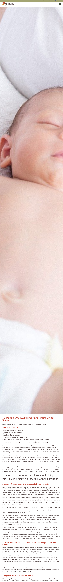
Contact (51, 1)
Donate (45, 1)
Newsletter (39, 1)
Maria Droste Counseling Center (17, 424)
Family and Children (40, 424)
